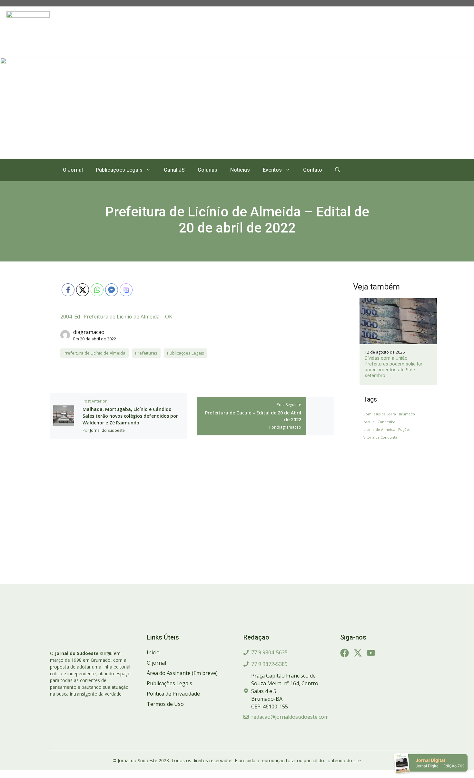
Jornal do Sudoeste (107, 430)
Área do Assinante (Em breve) (182, 673)
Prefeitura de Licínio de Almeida (94, 353)
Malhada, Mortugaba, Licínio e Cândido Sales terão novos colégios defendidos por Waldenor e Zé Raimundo (130, 416)
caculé (369, 422)
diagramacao (88, 332)
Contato (312, 170)
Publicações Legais (119, 170)
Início (153, 652)
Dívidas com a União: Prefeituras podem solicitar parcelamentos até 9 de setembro (393, 366)
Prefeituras (146, 353)
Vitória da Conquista (380, 437)
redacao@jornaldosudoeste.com (290, 716)
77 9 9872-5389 (269, 664)
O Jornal (73, 170)
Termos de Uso (165, 703)
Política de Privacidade (173, 693)
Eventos (272, 170)
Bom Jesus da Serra (379, 414)
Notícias (240, 170)
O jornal (156, 662)
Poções (404, 429)
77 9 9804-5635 (269, 652)
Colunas (207, 170)
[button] (338, 170)
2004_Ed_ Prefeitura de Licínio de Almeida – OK (116, 316)
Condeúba (386, 422)
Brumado (407, 414)
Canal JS (174, 170)
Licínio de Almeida (379, 429)
